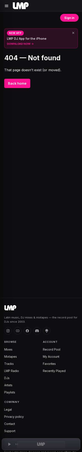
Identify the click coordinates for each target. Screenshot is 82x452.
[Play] (9, 444)
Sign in (69, 18)
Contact (9, 424)
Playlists (9, 392)
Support (9, 431)
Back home (17, 83)
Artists (8, 385)
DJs (6, 378)
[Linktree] (46, 331)
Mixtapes (10, 356)
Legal (8, 409)
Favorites (49, 363)
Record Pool (51, 349)
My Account (51, 356)
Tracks (9, 363)
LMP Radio (11, 371)
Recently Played (54, 371)
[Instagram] (8, 331)
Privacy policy (14, 416)
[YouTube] (17, 331)
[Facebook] (27, 331)
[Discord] (37, 331)
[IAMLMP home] (10, 308)
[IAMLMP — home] (21, 6)
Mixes (8, 349)
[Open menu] (6, 6)
